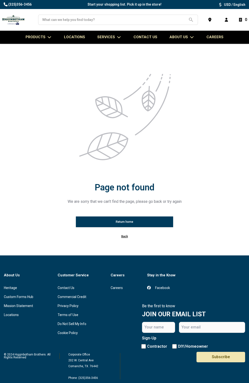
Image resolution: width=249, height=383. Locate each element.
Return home (124, 222)
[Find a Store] (210, 20)
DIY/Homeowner (193, 346)
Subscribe (221, 357)
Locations (11, 315)
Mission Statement (18, 306)
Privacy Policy (68, 306)
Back (124, 236)
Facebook (162, 288)
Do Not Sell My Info (72, 324)
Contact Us (66, 288)
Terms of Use (68, 315)
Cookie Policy (68, 333)
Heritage (10, 288)
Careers (214, 37)
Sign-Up (149, 338)
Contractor (157, 346)
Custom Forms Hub (18, 297)
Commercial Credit (72, 297)
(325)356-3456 (20, 4)
